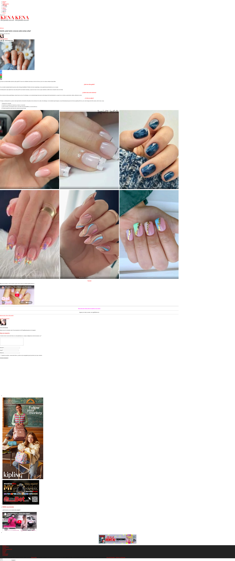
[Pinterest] (89, 75)
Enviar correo (34, 557)
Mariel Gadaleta (4, 38)
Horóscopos (5, 554)
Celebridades (5, 3)
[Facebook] (89, 71)
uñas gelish (11, 315)
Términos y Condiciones (120, 557)
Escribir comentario (4, 318)
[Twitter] (89, 73)
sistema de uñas (4, 315)
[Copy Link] (89, 79)
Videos (4, 12)
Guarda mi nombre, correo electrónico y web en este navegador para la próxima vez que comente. (21, 355)
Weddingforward (150, 277)
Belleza (4, 1)
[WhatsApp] (89, 77)
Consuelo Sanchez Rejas (31, 277)
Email (1, 350)
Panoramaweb (30, 187)
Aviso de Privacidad (111, 557)
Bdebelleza (91, 187)
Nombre (2, 348)
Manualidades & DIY (7, 549)
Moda (3, 2)
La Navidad (5, 555)
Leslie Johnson (92, 277)
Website (1, 353)
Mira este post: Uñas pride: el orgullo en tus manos (89, 308)
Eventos (4, 550)
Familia (4, 551)
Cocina (4, 548)
